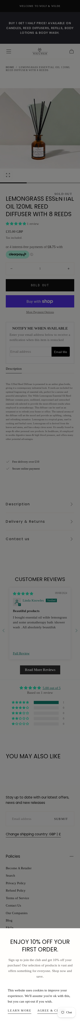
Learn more (19, 1010)
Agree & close (51, 1010)
